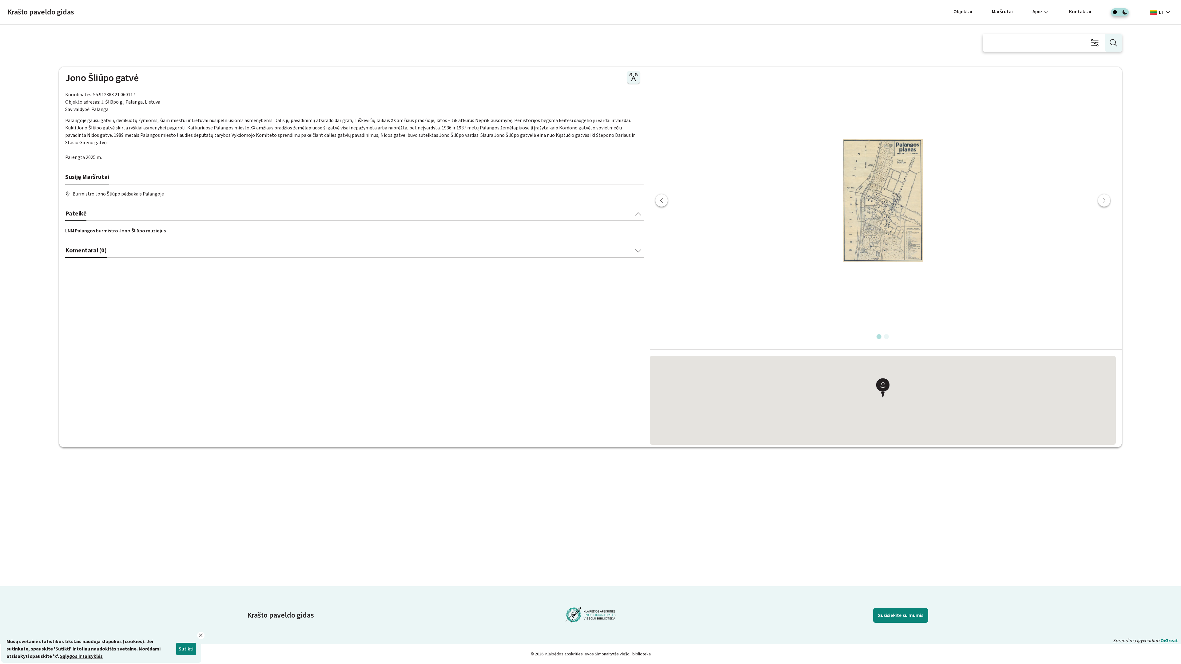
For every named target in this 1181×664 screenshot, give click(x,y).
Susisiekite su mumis (900, 615)
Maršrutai (1002, 11)
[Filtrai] (1095, 43)
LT (1161, 12)
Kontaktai (1080, 11)
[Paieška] (1113, 43)
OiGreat (1169, 640)
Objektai (962, 11)
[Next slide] (1104, 200)
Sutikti (186, 649)
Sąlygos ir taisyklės (81, 656)
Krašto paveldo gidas (40, 12)
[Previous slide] (661, 200)
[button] (882, 388)
